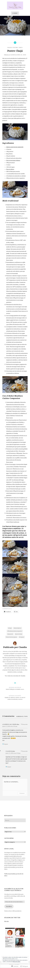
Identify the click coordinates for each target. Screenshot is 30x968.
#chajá (10, 628)
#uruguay (21, 637)
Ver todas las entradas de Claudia (15, 676)
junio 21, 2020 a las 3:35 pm (9, 726)
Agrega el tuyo (22, 716)
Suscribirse (9, 906)
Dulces (10, 47)
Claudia (13, 54)
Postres (15, 47)
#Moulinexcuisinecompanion (15, 631)
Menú (15, 13)
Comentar (22, 793)
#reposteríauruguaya (11, 637)
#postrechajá (18, 634)
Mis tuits (6, 921)
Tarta (20, 47)
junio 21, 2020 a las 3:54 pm (13, 753)
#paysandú (10, 634)
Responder (25, 724)
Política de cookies (16, 961)
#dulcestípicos (17, 628)
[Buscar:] (15, 820)
